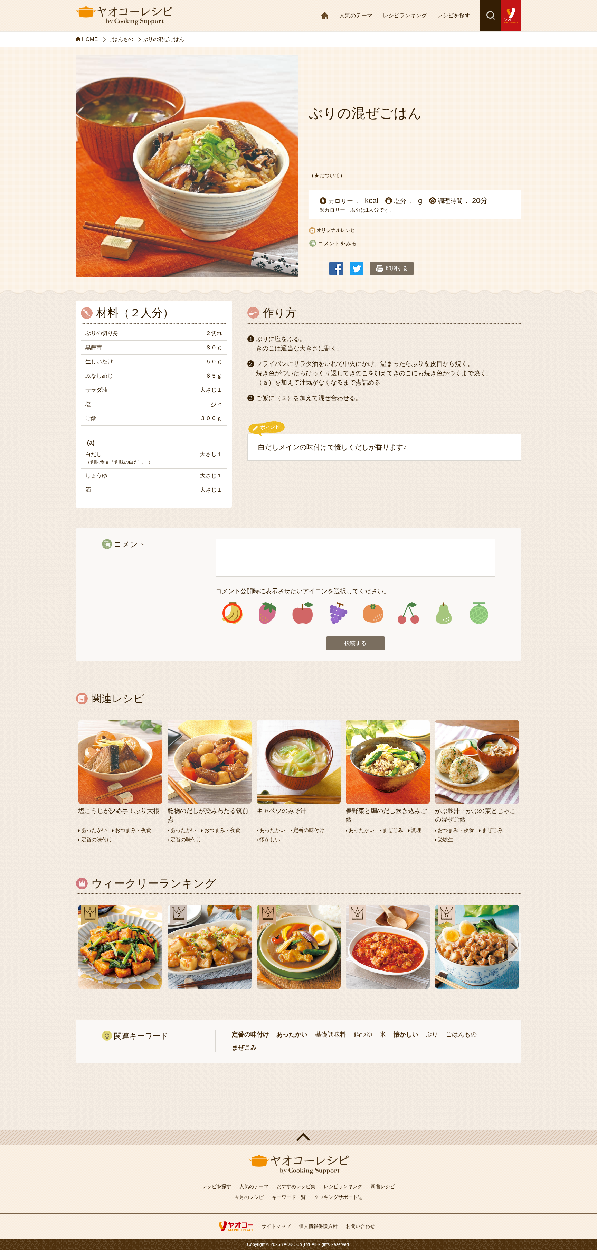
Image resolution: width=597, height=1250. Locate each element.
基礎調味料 (330, 1034)
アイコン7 (443, 613)
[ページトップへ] (298, 1137)
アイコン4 (337, 613)
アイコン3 (303, 613)
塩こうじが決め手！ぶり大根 (118, 810)
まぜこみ (392, 830)
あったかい (94, 830)
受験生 (445, 839)
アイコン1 (232, 613)
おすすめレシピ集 (296, 1186)
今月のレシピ (249, 1197)
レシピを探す (453, 15)
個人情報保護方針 (318, 1226)
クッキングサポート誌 (338, 1197)
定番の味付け (96, 839)
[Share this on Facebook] (336, 265)
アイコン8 (478, 613)
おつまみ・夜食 (133, 830)
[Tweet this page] (356, 265)
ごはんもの (461, 1034)
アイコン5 (373, 613)
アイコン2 (267, 613)
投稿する (355, 643)
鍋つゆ (363, 1034)
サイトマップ (276, 1226)
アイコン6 (408, 613)
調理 (416, 830)
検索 (490, 15)
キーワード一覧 (289, 1197)
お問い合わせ (360, 1226)
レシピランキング (405, 15)
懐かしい (269, 839)
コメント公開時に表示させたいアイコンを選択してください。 (303, 591)
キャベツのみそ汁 (281, 810)
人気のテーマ (355, 15)
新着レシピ (383, 1186)
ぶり (432, 1034)
